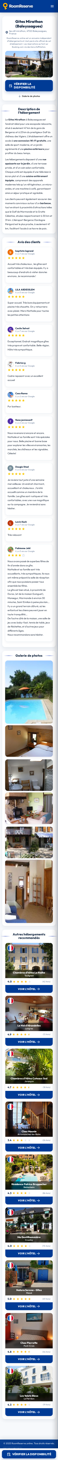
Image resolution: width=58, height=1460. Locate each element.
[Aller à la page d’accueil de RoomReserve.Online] (18, 6)
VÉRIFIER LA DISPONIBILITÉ (31, 1454)
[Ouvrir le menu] (52, 6)
